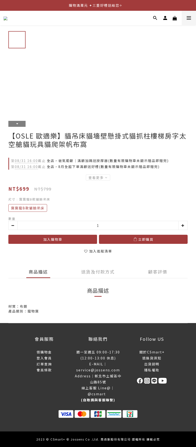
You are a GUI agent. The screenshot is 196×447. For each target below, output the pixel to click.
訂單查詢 (44, 364)
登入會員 (44, 358)
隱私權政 (151, 370)
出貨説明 (151, 364)
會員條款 (44, 370)
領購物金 (44, 352)
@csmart (97, 393)
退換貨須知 (151, 358)
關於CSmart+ (151, 352)
